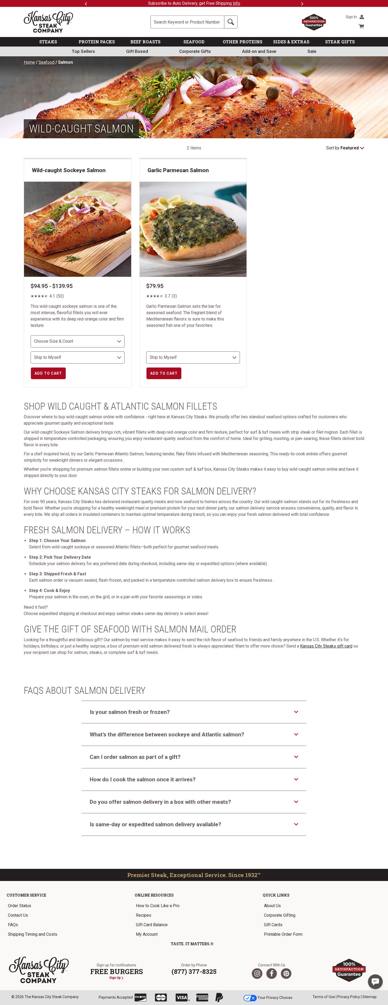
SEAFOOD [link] (194, 41)
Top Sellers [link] (83, 51)
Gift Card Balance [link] (152, 924)
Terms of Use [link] (324, 997)
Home (29, 62)
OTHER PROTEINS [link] (242, 41)
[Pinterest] (286, 973)
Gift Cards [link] (273, 924)
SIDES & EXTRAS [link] (291, 41)
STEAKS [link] (48, 41)
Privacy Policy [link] (348, 997)
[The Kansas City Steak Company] (39, 970)
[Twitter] (257, 973)
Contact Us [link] (18, 915)
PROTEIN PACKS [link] (97, 41)
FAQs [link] (13, 924)
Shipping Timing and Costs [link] (32, 934)
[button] (375, 981)
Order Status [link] (19, 905)
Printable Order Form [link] (283, 934)
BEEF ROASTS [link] (145, 41)
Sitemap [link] (369, 997)
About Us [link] (272, 905)
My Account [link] (147, 934)
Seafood (46, 62)
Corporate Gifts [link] (195, 51)
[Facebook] (271, 973)
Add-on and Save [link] (259, 51)
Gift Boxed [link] (137, 51)
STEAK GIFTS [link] (340, 41)
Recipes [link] (143, 915)
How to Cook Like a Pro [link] (157, 905)
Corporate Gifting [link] (279, 915)
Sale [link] (311, 51)
